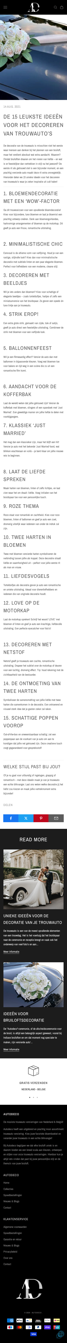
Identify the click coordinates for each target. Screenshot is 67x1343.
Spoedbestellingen (12, 1195)
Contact (7, 1207)
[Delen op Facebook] (10, 818)
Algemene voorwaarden (15, 1227)
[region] (33, 1078)
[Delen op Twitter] (26, 818)
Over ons (8, 1258)
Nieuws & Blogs (11, 1201)
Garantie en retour (12, 1239)
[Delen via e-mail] (56, 818)
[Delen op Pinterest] (41, 818)
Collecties (8, 1189)
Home (6, 1182)
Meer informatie (11, 951)
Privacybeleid (10, 1251)
